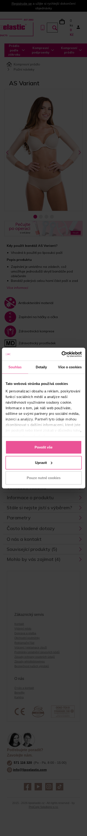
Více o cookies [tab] (70, 367)
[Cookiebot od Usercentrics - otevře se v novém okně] (62, 354)
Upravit (41, 462)
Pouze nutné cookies (44, 478)
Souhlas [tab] (15, 367)
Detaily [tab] (41, 367)
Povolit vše (43, 447)
